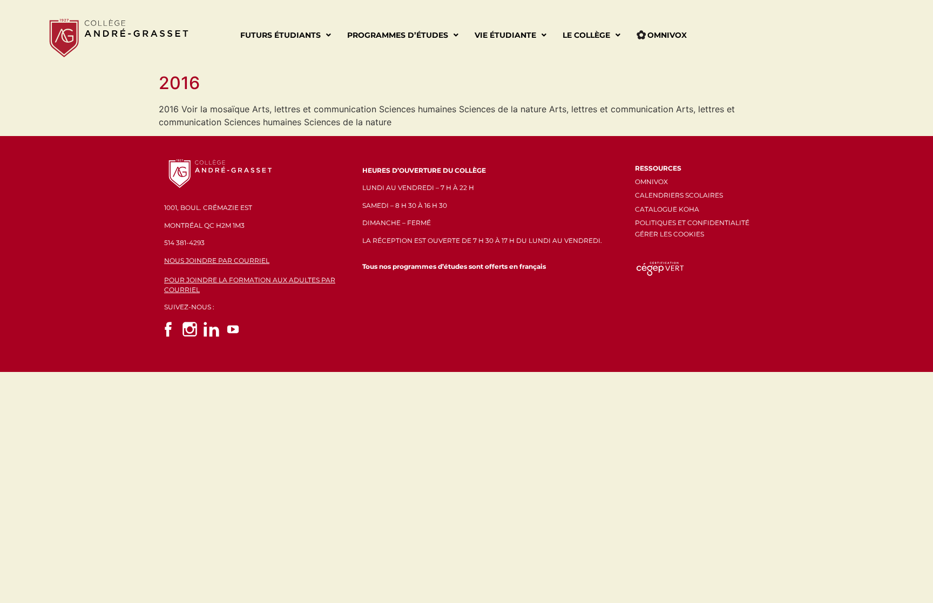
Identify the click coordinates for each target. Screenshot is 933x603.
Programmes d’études (397, 35)
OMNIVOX (651, 182)
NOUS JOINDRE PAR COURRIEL (216, 260)
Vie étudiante (505, 35)
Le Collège (586, 35)
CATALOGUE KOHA (667, 209)
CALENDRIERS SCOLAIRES (679, 195)
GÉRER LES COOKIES (669, 234)
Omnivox (667, 35)
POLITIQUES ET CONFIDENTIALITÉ (692, 223)
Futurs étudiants (280, 35)
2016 (179, 82)
